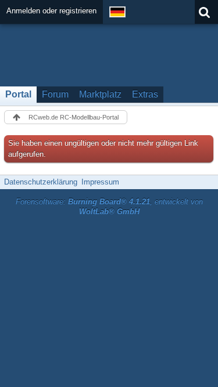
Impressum (100, 182)
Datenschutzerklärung (40, 182)
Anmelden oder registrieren (51, 10)
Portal (18, 94)
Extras (145, 94)
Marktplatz (100, 94)
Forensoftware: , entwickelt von (109, 206)
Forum (55, 94)
